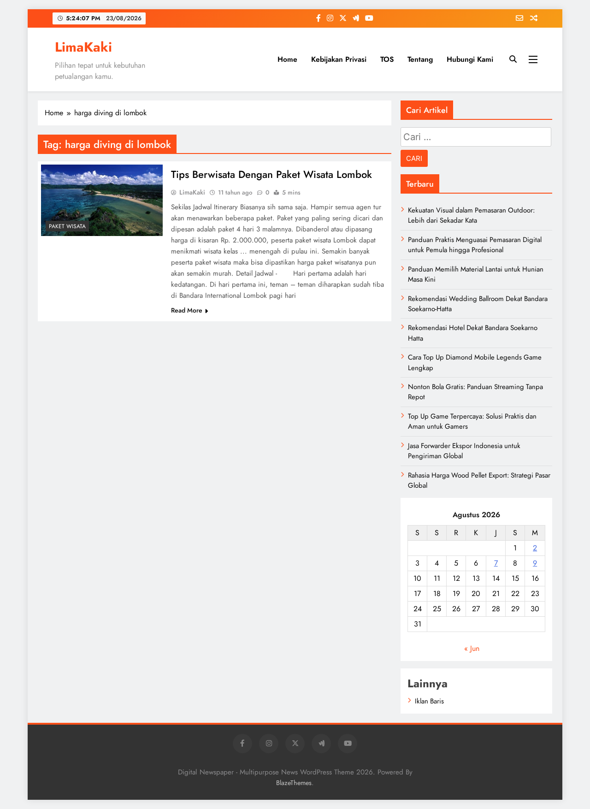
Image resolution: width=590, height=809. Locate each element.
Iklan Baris (429, 701)
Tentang (420, 59)
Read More (186, 310)
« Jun (471, 648)
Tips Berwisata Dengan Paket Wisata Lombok (271, 174)
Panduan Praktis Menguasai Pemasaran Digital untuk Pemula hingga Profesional (475, 245)
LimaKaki (83, 47)
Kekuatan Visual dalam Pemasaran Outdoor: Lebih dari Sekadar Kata (471, 215)
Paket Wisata (67, 226)
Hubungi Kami (470, 59)
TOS (387, 59)
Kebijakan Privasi (338, 59)
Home (287, 59)
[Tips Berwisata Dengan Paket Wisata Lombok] (102, 200)
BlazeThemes (294, 782)
